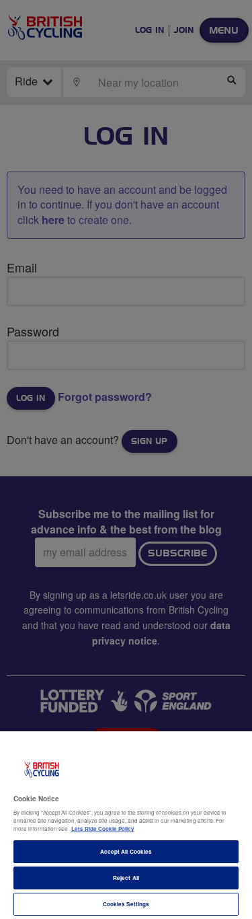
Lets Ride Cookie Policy (102, 828)
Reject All (126, 877)
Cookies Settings (126, 904)
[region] (126, 825)
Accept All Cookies (126, 851)
